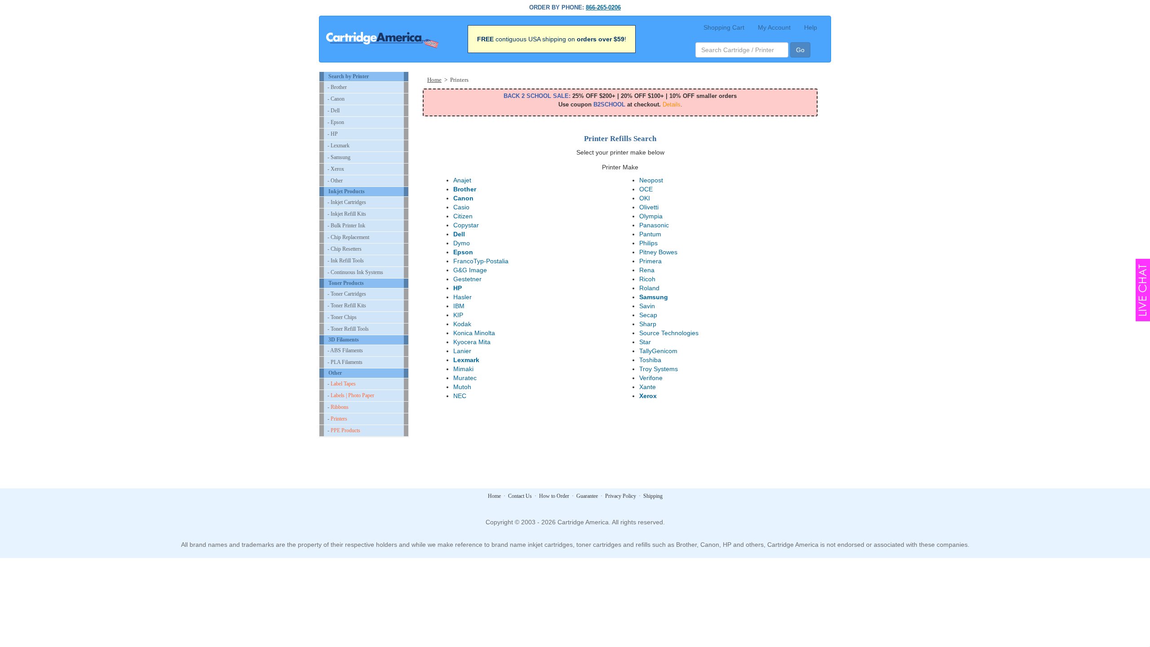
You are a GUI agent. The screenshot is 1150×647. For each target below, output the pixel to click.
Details (672, 104)
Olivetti (649, 207)
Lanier (462, 351)
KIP (458, 315)
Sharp (647, 324)
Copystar (466, 225)
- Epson (335, 122)
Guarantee (587, 496)
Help (810, 27)
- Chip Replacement (348, 237)
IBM (458, 306)
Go (800, 49)
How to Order (554, 496)
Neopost (651, 180)
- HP (332, 134)
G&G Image (470, 270)
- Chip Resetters (344, 249)
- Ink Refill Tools (345, 260)
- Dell (333, 110)
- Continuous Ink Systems (355, 272)
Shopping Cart (723, 27)
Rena (647, 270)
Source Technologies (669, 333)
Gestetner (467, 279)
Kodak (462, 324)
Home (434, 79)
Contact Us (520, 496)
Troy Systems (658, 368)
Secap (648, 315)
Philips (648, 243)
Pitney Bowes (658, 252)
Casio (461, 207)
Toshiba (650, 359)
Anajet (462, 180)
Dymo (461, 243)
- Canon (336, 99)
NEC (459, 395)
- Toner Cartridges (346, 294)
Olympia (651, 216)
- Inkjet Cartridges (346, 202)
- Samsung (338, 157)
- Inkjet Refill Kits (346, 214)
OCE (646, 189)
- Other (335, 180)
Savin (647, 306)
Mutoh (462, 386)
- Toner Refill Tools (348, 329)
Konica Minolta (474, 333)
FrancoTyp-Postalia (481, 261)
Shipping (653, 496)
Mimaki (463, 368)
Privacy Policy (620, 496)
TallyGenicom (658, 351)
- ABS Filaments (345, 350)
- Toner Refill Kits (346, 305)
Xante (647, 386)
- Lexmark (338, 145)
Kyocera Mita (472, 342)
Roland (649, 288)
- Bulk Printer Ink (346, 225)
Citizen (463, 216)
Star (645, 342)
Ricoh (647, 279)
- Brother (337, 87)
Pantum (650, 234)
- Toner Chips (342, 317)
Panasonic (654, 225)
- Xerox (335, 169)
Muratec (465, 377)
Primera (650, 261)
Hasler (462, 297)
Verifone (651, 377)
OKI (644, 198)
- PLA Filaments (345, 362)
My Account (774, 27)
